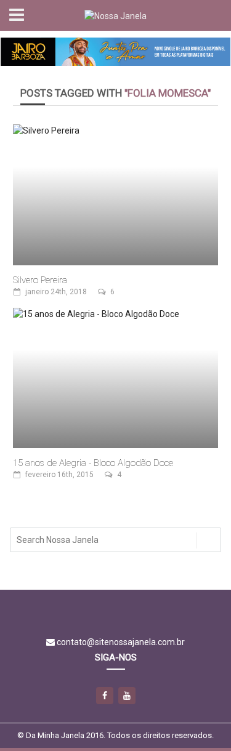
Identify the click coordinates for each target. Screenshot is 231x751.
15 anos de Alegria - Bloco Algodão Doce (93, 462)
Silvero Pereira (40, 280)
